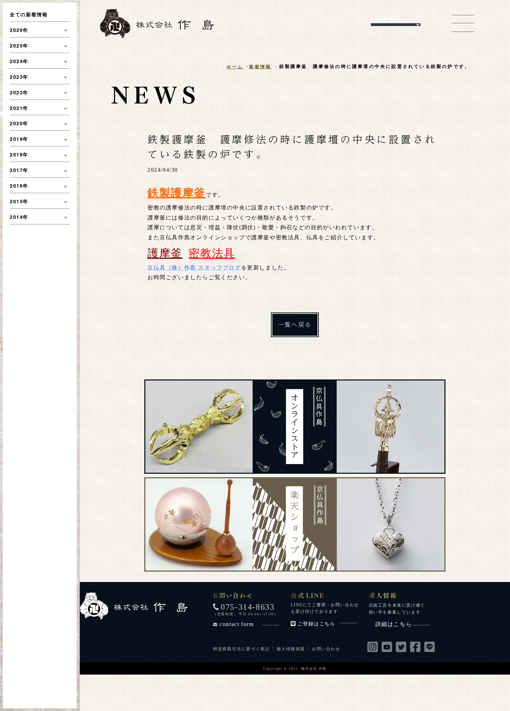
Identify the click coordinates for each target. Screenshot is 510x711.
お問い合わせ (326, 648)
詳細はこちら (393, 624)
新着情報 (260, 66)
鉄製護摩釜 (176, 192)
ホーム (235, 66)
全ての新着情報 (29, 14)
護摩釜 (164, 252)
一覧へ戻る (295, 324)
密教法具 (211, 252)
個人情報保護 (291, 648)
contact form (237, 624)
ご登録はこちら (316, 623)
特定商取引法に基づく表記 (241, 648)
